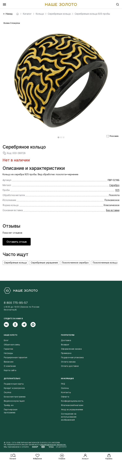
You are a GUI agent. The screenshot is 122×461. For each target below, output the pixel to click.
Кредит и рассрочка (14, 388)
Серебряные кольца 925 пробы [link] (92, 14)
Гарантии (8, 349)
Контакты (66, 392)
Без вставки (112, 210)
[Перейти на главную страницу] (61, 4)
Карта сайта (10, 370)
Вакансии (8, 362)
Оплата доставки (70, 366)
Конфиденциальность (72, 401)
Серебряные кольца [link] (59, 14)
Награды (8, 353)
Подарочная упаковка (72, 357)
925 (117, 190)
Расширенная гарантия (15, 357)
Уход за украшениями (72, 409)
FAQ (63, 384)
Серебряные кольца (15, 262)
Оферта (65, 396)
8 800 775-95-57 (16, 302)
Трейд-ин (9, 405)
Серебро (114, 185)
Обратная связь (12, 344)
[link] (17, 14)
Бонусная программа (14, 396)
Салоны (65, 388)
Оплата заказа (68, 362)
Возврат (65, 344)
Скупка (7, 392)
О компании (10, 366)
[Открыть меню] (4, 4)
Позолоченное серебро (75, 262)
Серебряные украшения (44, 262)
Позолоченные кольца (105, 262)
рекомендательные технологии (53, 444)
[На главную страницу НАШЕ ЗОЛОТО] (21, 291)
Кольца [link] (40, 14)
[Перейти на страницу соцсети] (8, 324)
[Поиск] (117, 4)
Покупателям (67, 335)
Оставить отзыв (17, 241)
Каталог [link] (27, 14)
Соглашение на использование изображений (69, 417)
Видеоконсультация (14, 401)
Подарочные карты (14, 384)
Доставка (66, 340)
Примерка (66, 353)
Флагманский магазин (72, 405)
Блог (6, 340)
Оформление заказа (71, 349)
